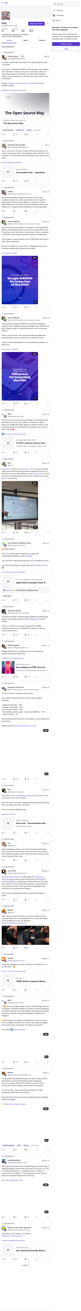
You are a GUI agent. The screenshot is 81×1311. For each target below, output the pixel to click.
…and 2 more (34, 1145)
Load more (25, 1265)
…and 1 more (36, 130)
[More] (48, 134)
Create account (66, 44)
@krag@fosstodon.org (8, 25)
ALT (35, 302)
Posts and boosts (8, 47)
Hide (34, 258)
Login (66, 49)
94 (3, 31)
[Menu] (47, 24)
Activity (9, 40)
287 (13, 31)
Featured (42, 40)
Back (6, 3)
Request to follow (36, 24)
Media (25, 40)
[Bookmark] (36, 134)
